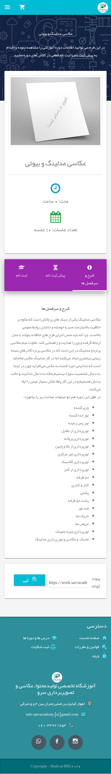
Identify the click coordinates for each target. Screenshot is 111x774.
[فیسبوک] (57, 742)
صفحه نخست (89, 638)
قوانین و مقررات (87, 647)
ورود (95, 656)
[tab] (90, 275)
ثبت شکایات (40, 647)
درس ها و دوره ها (36, 638)
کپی (26, 580)
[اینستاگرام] (75, 742)
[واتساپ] (38, 742)
